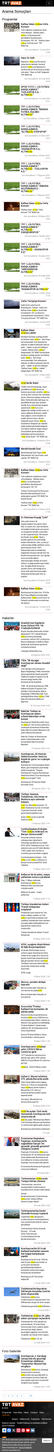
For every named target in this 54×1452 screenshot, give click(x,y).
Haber (26, 1412)
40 (31, 1396)
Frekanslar (35, 1419)
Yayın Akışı (17, 1412)
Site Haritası (46, 1419)
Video (41, 1412)
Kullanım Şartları (8, 1423)
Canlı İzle (5, 1415)
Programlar (6, 1412)
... (25, 1396)
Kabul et (47, 1441)
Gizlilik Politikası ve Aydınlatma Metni (32, 1423)
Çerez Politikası (8, 1426)
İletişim (15, 1419)
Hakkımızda (24, 1419)
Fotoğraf (34, 1412)
